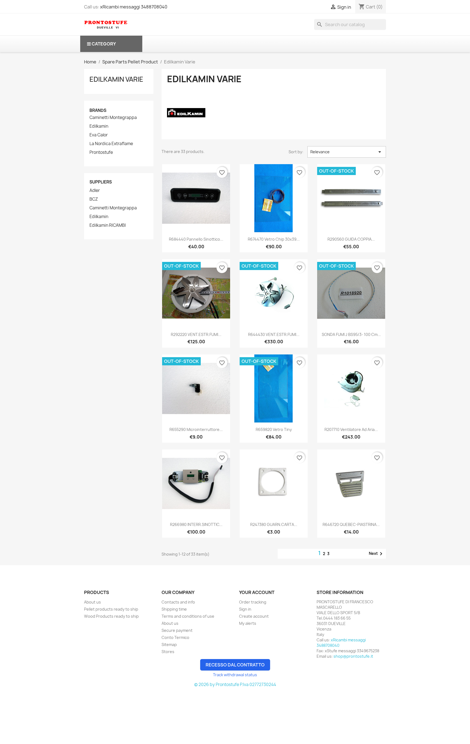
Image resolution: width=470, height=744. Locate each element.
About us (92, 602)
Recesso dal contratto (235, 665)
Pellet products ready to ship (111, 609)
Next (376, 553)
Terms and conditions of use (188, 616)
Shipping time (174, 609)
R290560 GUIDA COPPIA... (351, 239)
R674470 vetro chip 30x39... (274, 239)
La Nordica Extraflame (111, 143)
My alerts (247, 623)
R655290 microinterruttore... (196, 429)
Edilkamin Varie (116, 79)
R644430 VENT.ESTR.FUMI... (273, 334)
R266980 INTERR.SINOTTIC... (196, 524)
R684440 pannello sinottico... (196, 239)
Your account (256, 592)
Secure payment (177, 630)
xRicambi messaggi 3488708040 (133, 7)
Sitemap (169, 644)
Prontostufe (101, 152)
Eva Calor (98, 135)
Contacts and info (178, 602)
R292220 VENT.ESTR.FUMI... (196, 334)
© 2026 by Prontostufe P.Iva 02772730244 (235, 684)
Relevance (346, 152)
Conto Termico (175, 637)
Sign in (245, 609)
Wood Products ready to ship (111, 616)
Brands (97, 110)
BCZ (93, 199)
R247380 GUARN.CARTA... (273, 524)
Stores (168, 651)
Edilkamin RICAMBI (107, 225)
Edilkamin (98, 126)
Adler (94, 190)
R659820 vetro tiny (274, 429)
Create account (254, 616)
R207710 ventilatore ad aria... (351, 429)
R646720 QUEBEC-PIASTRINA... (351, 524)
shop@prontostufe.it (353, 656)
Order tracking (252, 602)
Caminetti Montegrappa (113, 117)
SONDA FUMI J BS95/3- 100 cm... (351, 334)
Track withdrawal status (235, 674)
